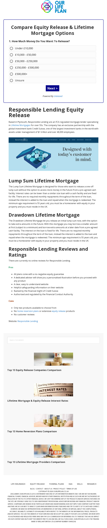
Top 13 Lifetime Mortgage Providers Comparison (36, 462)
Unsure (19, 80)
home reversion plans (28, 311)
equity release (59, 311)
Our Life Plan (53, 6)
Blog (32, 489)
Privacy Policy (59, 489)
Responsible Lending (27, 321)
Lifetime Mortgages (20, 125)
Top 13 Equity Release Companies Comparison (34, 370)
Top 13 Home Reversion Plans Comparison (32, 431)
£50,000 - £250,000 (26, 61)
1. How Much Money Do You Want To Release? (39, 41)
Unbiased (58, 96)
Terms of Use (71, 489)
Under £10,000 (24, 48)
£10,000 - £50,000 (25, 54)
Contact (39, 489)
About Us (48, 489)
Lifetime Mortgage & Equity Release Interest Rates (37, 400)
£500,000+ (21, 74)
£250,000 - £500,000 (27, 67)
